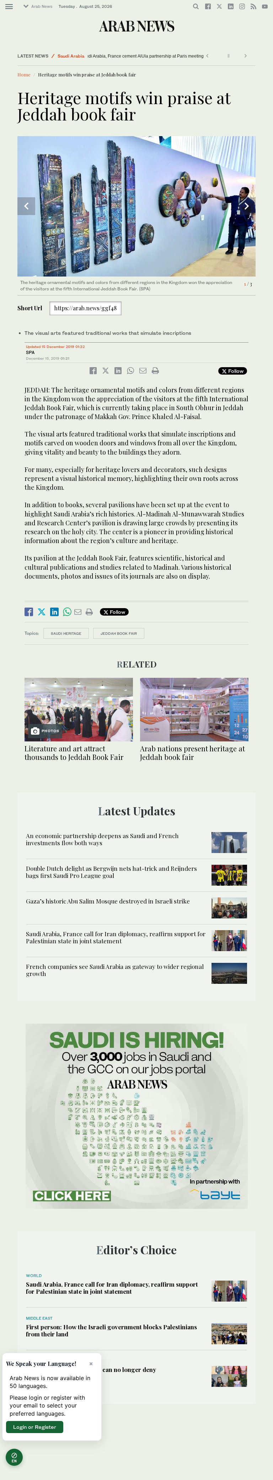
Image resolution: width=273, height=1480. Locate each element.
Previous (26, 206)
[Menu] (9, 7)
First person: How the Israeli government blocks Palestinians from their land (111, 1330)
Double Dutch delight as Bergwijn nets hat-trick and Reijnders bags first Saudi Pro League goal (111, 871)
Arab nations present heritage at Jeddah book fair (192, 753)
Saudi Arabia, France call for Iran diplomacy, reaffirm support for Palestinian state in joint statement (115, 937)
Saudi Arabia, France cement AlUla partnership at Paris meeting (152, 56)
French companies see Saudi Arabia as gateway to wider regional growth (115, 969)
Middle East (39, 1318)
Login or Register (34, 1427)
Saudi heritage (66, 633)
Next (247, 206)
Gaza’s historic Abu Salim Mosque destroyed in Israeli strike (108, 901)
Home (24, 74)
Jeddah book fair (119, 633)
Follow (235, 371)
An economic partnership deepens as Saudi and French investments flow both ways (102, 839)
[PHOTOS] (79, 709)
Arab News (41, 6)
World (34, 1275)
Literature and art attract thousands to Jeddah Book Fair (74, 753)
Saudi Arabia (71, 56)
